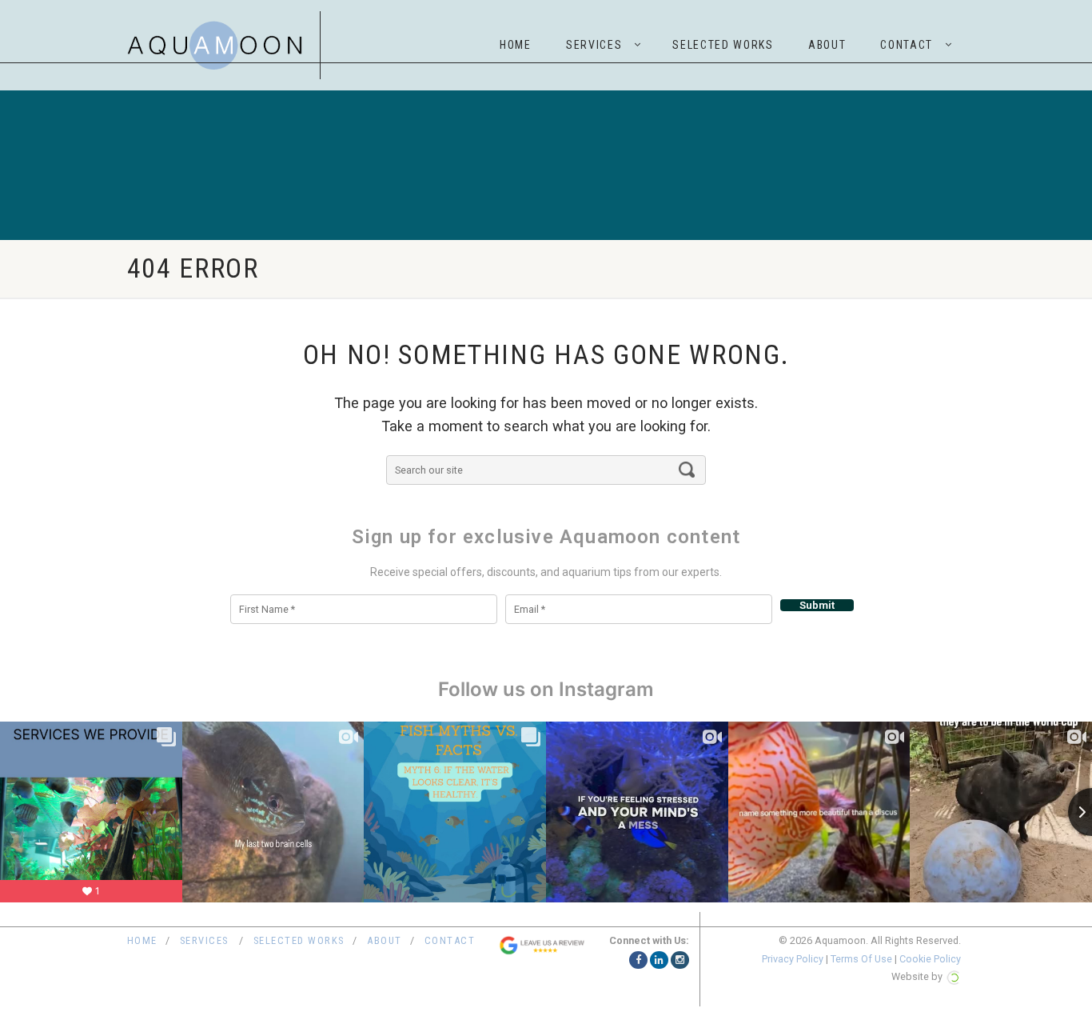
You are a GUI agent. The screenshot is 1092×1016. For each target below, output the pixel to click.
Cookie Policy (930, 959)
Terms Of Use (861, 959)
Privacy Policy (792, 959)
